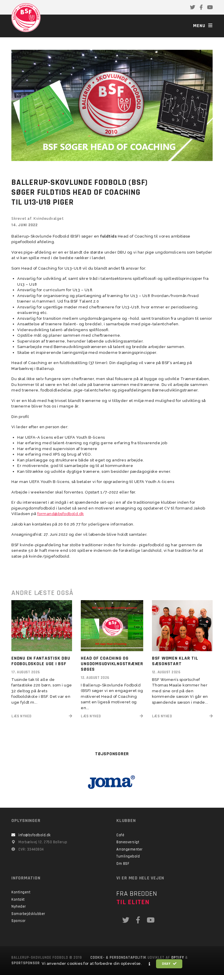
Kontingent (20, 892)
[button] (149, 964)
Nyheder (18, 906)
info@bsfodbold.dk (34, 835)
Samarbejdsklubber (28, 913)
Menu (200, 26)
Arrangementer (129, 849)
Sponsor (18, 920)
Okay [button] (167, 964)
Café (120, 835)
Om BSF (122, 863)
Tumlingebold (128, 856)
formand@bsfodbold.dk (60, 514)
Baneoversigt (127, 842)
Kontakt (18, 899)
